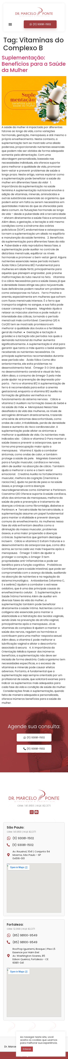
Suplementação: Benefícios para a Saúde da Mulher (34, 64)
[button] (10, 24)
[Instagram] (32, 812)
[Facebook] (36, 812)
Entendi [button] (27, 1049)
